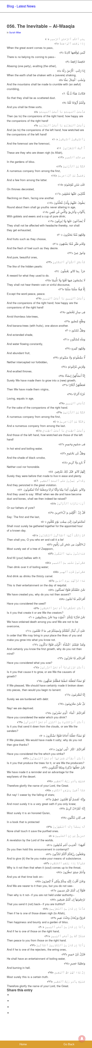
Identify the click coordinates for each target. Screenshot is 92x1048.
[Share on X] (12, 1001)
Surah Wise (15, 32)
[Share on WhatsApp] (12, 1007)
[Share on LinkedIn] (12, 1013)
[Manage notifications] (82, 1038)
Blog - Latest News (21, 6)
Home (23, 1044)
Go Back (69, 1044)
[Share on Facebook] (12, 995)
